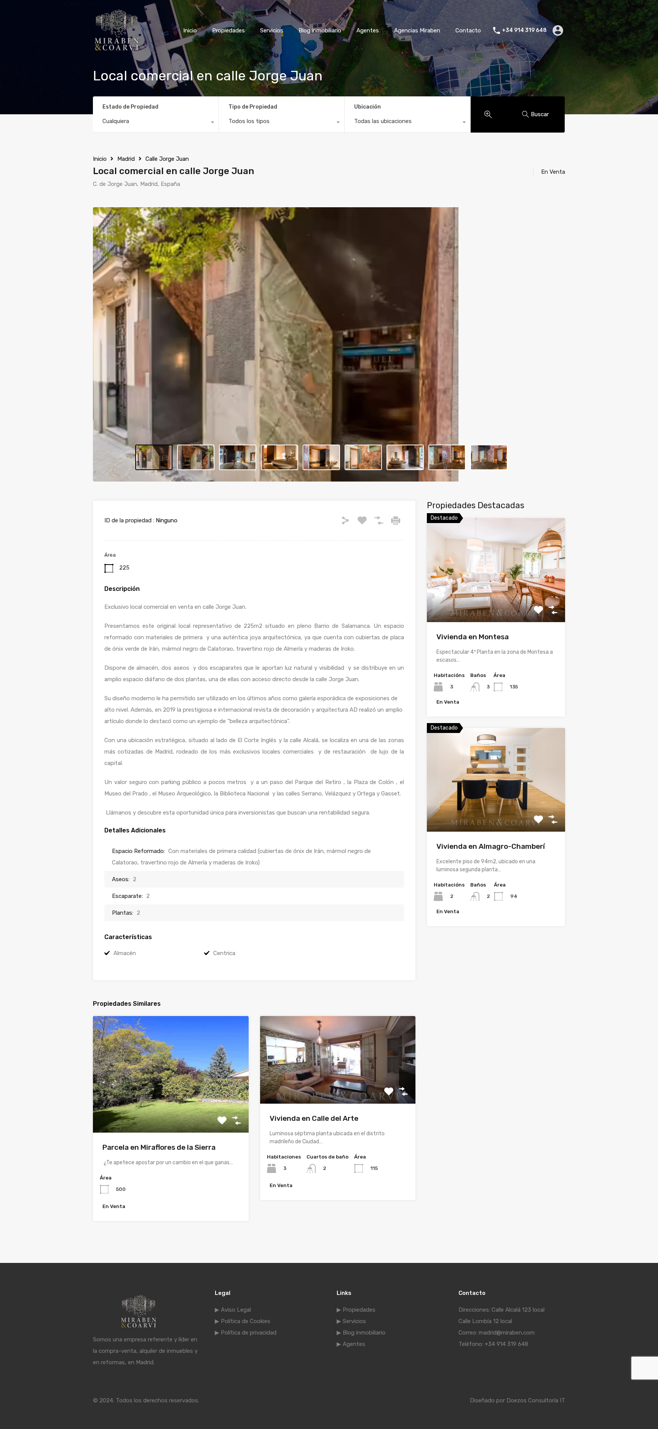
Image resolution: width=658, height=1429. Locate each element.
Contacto (468, 30)
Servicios (271, 30)
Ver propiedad (496, 601)
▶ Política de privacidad (245, 1332)
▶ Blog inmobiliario (361, 1332)
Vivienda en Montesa (472, 636)
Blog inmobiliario (320, 30)
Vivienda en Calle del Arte (314, 1118)
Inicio (190, 30)
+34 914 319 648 (524, 30)
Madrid (126, 158)
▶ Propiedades (356, 1309)
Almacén (124, 953)
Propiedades (228, 30)
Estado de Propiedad (130, 107)
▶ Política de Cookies (242, 1321)
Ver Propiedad (171, 1109)
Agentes (367, 30)
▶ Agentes (351, 1344)
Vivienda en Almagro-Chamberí (490, 846)
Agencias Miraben (417, 30)
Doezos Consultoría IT (535, 1400)
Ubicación (367, 107)
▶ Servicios (351, 1321)
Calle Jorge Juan (167, 158)
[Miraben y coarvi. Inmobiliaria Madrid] (117, 49)
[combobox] (156, 123)
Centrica (224, 953)
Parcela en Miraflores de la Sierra (159, 1147)
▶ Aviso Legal (233, 1309)
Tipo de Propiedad (252, 107)
